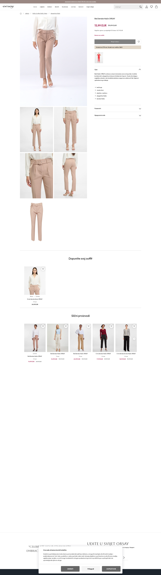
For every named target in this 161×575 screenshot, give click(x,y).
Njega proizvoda (99, 115)
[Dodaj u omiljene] (43, 269)
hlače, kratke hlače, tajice (40, 13)
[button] (138, 41)
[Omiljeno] (151, 6)
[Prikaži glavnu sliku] (53, 61)
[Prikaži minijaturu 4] (70, 175)
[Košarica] (156, 6)
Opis (95, 70)
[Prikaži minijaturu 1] (36, 129)
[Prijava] (146, 6)
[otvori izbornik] (37, 7)
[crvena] (98, 57)
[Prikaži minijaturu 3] (36, 175)
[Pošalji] (124, 557)
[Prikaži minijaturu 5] (36, 222)
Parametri (97, 108)
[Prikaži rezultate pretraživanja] (140, 7)
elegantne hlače (55, 13)
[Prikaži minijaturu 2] (70, 129)
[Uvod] (21, 13)
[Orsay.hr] (8, 6)
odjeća (27, 13)
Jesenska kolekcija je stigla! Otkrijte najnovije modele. (80, 2)
